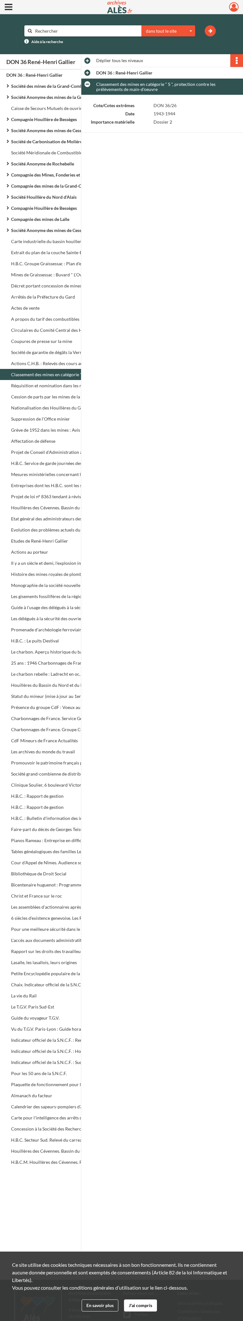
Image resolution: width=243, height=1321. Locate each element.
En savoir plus (100, 1305)
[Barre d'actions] (236, 60)
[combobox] (168, 31)
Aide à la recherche (47, 41)
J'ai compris (140, 1305)
